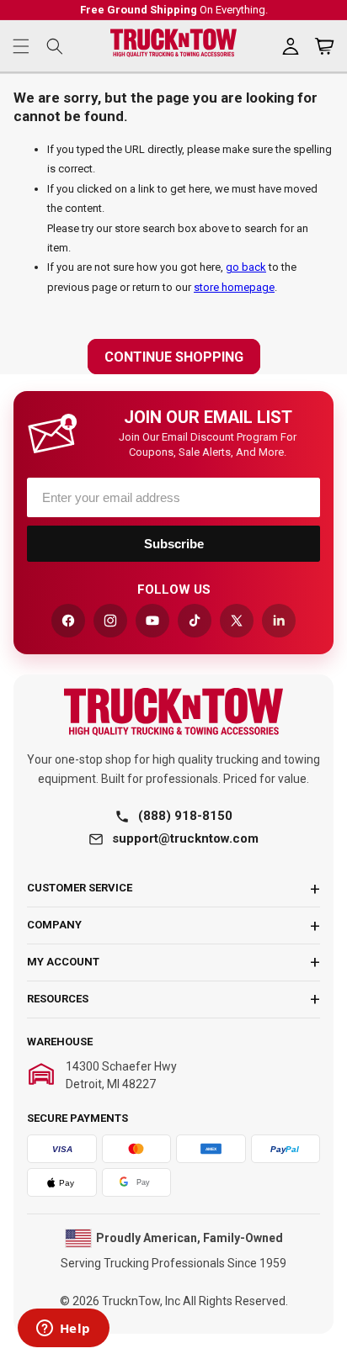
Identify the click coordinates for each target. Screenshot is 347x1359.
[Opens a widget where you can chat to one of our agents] (63, 1330)
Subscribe (174, 544)
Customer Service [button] (79, 887)
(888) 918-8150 (185, 815)
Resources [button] (57, 998)
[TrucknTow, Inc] (173, 712)
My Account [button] (63, 961)
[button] (21, 46)
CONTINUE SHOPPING (173, 357)
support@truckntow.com (185, 838)
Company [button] (54, 924)
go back (246, 267)
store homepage (234, 287)
